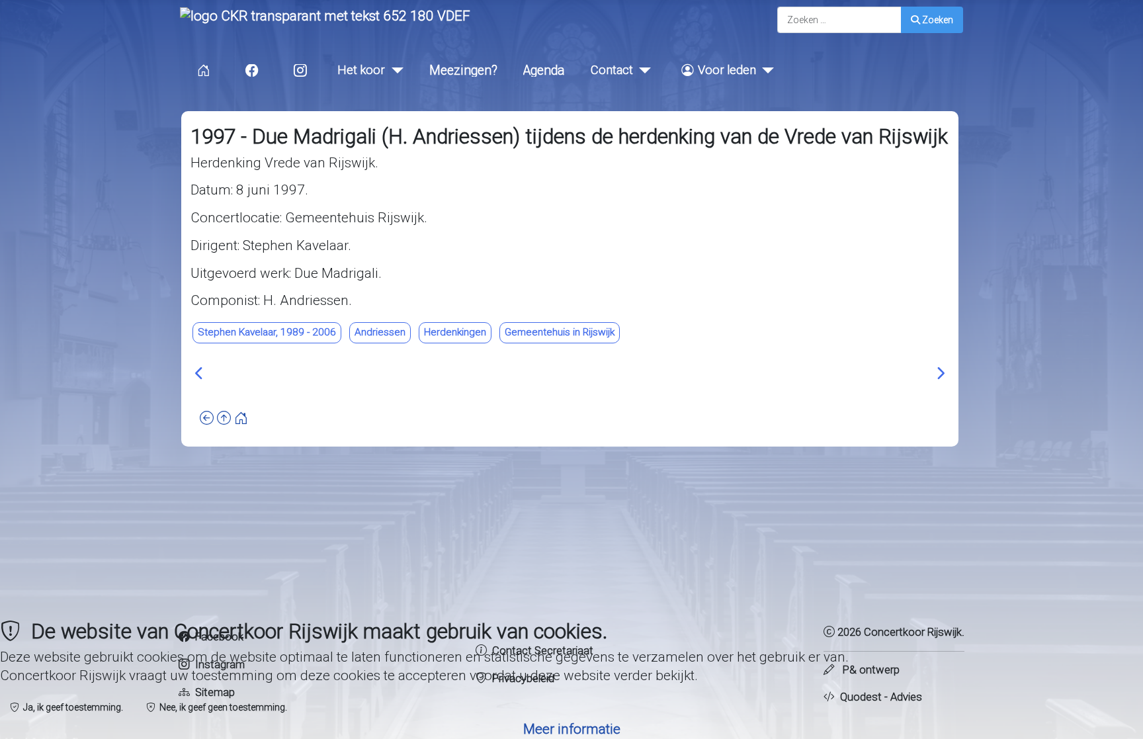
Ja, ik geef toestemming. (71, 707)
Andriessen (380, 332)
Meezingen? (463, 70)
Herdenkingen (455, 332)
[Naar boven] (224, 419)
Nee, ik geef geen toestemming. (221, 707)
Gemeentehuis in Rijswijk (559, 332)
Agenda (544, 70)
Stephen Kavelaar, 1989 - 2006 (267, 332)
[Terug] (207, 419)
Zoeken (937, 20)
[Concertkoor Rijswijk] (325, 15)
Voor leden (727, 70)
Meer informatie (571, 729)
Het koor (361, 70)
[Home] (241, 419)
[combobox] (839, 20)
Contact (612, 70)
